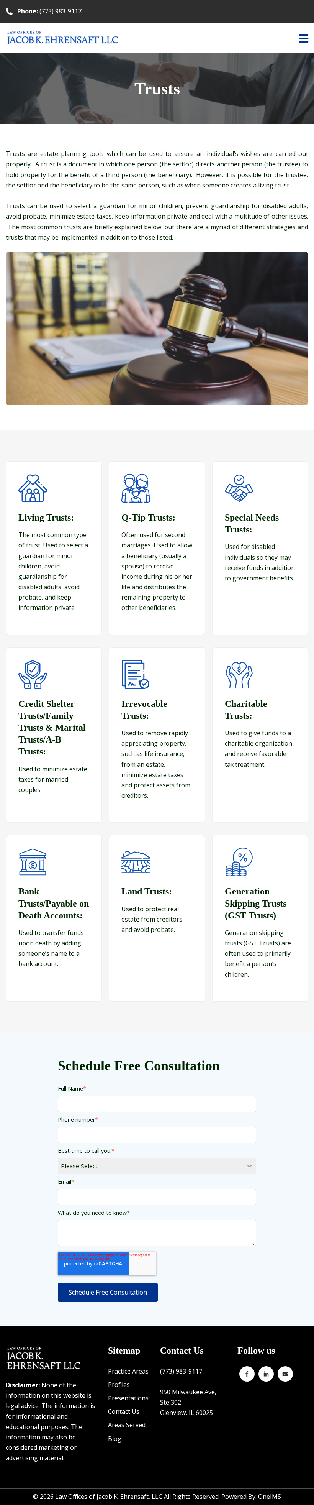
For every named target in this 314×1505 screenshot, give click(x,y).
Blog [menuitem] (114, 1438)
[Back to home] (63, 38)
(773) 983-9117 (49, 11)
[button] (303, 38)
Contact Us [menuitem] (123, 1411)
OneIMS (269, 1496)
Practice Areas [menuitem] (128, 1371)
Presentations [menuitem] (128, 1398)
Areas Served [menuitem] (127, 1425)
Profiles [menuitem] (119, 1384)
